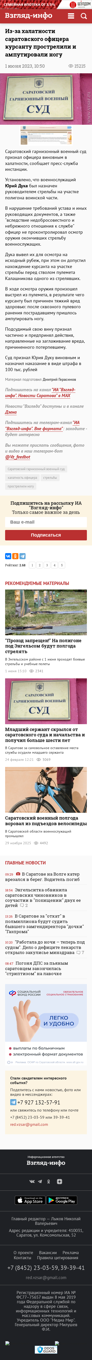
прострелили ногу (21, 486)
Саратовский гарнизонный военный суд (36, 469)
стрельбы (50, 477)
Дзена (11, 412)
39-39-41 (61, 1117)
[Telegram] (22, 556)
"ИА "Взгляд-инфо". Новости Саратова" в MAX (40, 392)
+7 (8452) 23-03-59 (27, 1117)
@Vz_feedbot (17, 457)
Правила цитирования (57, 1257)
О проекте (23, 1252)
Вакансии (48, 1252)
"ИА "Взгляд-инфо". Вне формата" (42, 425)
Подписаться (46, 535)
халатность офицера (22, 477)
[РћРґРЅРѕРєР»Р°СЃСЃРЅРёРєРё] (15, 556)
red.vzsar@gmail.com (29, 1124)
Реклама (71, 1252)
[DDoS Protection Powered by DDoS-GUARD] (46, 1352)
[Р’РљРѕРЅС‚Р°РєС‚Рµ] (8, 556)
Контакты (22, 1257)
